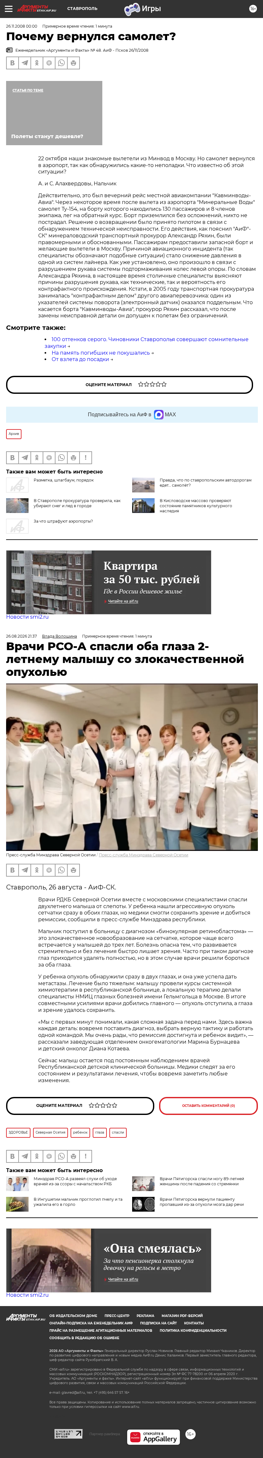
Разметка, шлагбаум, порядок (64, 480)
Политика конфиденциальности (193, 1331)
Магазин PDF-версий (182, 1316)
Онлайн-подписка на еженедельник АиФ (91, 1323)
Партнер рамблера (104, 1434)
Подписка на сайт (158, 1323)
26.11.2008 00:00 (21, 26)
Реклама (145, 1316)
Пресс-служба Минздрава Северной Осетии (143, 855)
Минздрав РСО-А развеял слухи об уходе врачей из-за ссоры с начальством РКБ (75, 1181)
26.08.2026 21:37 (21, 636)
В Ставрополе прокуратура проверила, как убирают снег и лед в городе (77, 503)
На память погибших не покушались (101, 353)
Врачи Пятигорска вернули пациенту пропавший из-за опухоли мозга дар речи (202, 1202)
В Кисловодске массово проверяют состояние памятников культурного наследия (196, 505)
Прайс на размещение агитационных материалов (100, 1331)
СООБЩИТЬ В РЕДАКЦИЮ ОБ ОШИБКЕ (84, 1338)
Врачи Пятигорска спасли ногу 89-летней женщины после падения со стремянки (202, 1181)
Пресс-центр (117, 1316)
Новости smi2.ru (27, 617)
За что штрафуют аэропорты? (63, 521)
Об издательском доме (73, 1316)
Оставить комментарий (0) (208, 1106)
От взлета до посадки (80, 359)
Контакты (194, 1323)
